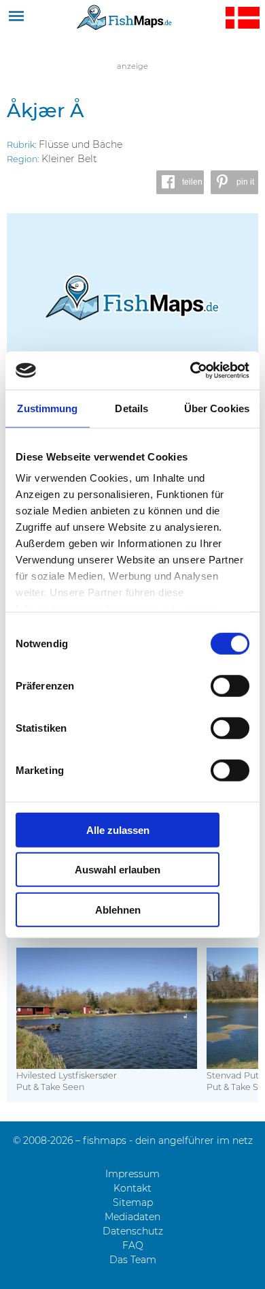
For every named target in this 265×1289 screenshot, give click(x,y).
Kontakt (132, 1188)
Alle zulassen (117, 829)
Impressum (132, 1174)
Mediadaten (132, 1217)
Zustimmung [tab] (47, 408)
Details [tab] (131, 408)
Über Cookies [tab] (216, 408)
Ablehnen (118, 909)
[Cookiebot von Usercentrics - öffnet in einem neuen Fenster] (190, 370)
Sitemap (133, 1202)
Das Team (132, 1260)
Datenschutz (133, 1231)
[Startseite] (124, 17)
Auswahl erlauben (117, 869)
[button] (180, 182)
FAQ (132, 1245)
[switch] (230, 685)
